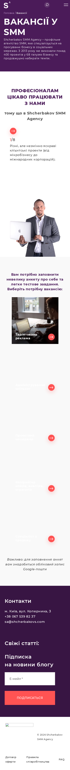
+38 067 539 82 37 (20, 616)
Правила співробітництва (37, 759)
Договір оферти (10, 759)
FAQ (62, 759)
